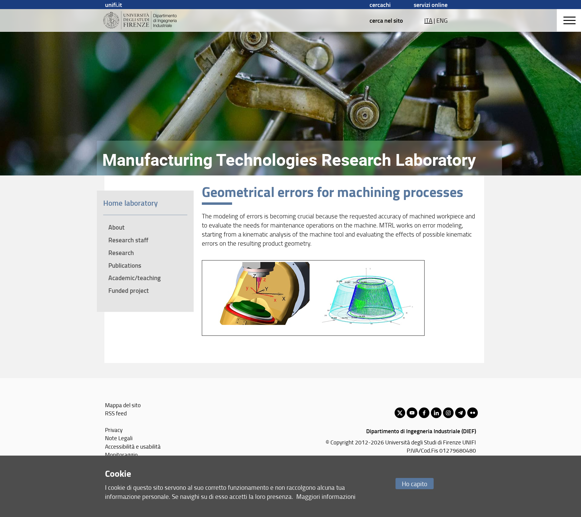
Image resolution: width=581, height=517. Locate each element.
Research (121, 252)
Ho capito (414, 483)
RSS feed (116, 413)
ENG (442, 20)
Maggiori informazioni (326, 496)
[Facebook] (424, 412)
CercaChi (380, 4)
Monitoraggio (121, 454)
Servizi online (431, 4)
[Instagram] (448, 412)
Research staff (128, 239)
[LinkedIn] (436, 412)
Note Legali (119, 438)
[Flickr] (472, 412)
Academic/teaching (134, 277)
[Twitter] (400, 412)
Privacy (114, 430)
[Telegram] (460, 412)
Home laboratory (130, 202)
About (116, 227)
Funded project (128, 290)
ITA (428, 20)
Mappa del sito (123, 405)
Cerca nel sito (386, 20)
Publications (124, 265)
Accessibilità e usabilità (133, 446)
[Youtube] (412, 412)
